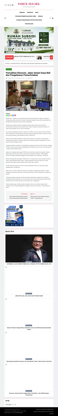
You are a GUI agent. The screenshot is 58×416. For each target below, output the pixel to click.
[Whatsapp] (7, 115)
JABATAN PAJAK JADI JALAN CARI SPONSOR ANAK (29, 296)
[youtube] (13, 5)
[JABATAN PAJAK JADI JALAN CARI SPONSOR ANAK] (34, 58)
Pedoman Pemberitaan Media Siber (25, 16)
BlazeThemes (19, 412)
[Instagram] (15, 115)
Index (36, 12)
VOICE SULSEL (29, 4)
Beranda (22, 12)
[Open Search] (50, 18)
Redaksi (40, 16)
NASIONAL (8, 69)
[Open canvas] (5, 18)
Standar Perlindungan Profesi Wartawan (29, 20)
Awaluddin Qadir (11, 78)
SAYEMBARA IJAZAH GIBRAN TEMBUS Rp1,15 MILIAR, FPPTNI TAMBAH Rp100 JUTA (29, 264)
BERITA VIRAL (29, 261)
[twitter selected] (9, 5)
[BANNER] (29, 40)
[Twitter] (9, 115)
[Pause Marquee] (51, 57)
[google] (11, 5)
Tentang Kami (29, 23)
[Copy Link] (11, 115)
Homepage (30, 12)
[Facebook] (13, 115)
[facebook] (5, 5)
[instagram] (7, 5)
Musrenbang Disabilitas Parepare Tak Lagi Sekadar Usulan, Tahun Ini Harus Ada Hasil (29, 361)
